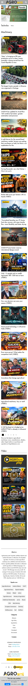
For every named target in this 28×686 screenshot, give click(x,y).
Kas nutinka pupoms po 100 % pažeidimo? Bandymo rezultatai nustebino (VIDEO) (12, 517)
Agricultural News (8, 589)
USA (9, 603)
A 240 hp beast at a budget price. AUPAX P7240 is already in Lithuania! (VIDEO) (13, 429)
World (14, 627)
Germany (20, 606)
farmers (9, 593)
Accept (7, 684)
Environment (14, 632)
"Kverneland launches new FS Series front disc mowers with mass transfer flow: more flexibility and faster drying (13, 222)
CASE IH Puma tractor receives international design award (11, 249)
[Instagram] (9, 667)
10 (13, 434)
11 (16, 434)
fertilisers (20, 610)
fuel (15, 610)
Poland (14, 593)
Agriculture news (7, 596)
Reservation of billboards (14, 659)
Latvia (19, 593)
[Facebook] (6, 667)
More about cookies (16, 684)
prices (18, 599)
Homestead (14, 630)
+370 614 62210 (16, 656)
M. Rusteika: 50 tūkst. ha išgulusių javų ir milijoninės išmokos (13, 535)
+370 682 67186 (16, 646)
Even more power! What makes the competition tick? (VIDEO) (12, 353)
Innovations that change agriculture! (12, 378)
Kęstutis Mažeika (19, 589)
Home (12, 25)
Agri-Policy (14, 620)
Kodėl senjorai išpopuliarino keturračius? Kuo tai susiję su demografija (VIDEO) (12, 498)
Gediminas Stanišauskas (9, 599)
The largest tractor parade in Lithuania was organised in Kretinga (13, 87)
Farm (14, 625)
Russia (23, 599)
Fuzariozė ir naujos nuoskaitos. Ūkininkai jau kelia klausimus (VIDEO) (12, 480)
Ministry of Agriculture (19, 596)
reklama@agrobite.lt (15, 654)
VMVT (24, 586)
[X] (11, 667)
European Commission (10, 606)
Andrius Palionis (17, 586)
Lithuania (14, 618)
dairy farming (16, 603)
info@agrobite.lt (15, 644)
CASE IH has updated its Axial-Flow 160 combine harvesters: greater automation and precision (13, 114)
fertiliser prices (8, 610)
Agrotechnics (14, 623)
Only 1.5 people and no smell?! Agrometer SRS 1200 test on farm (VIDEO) (12, 275)
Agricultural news (6, 586)
